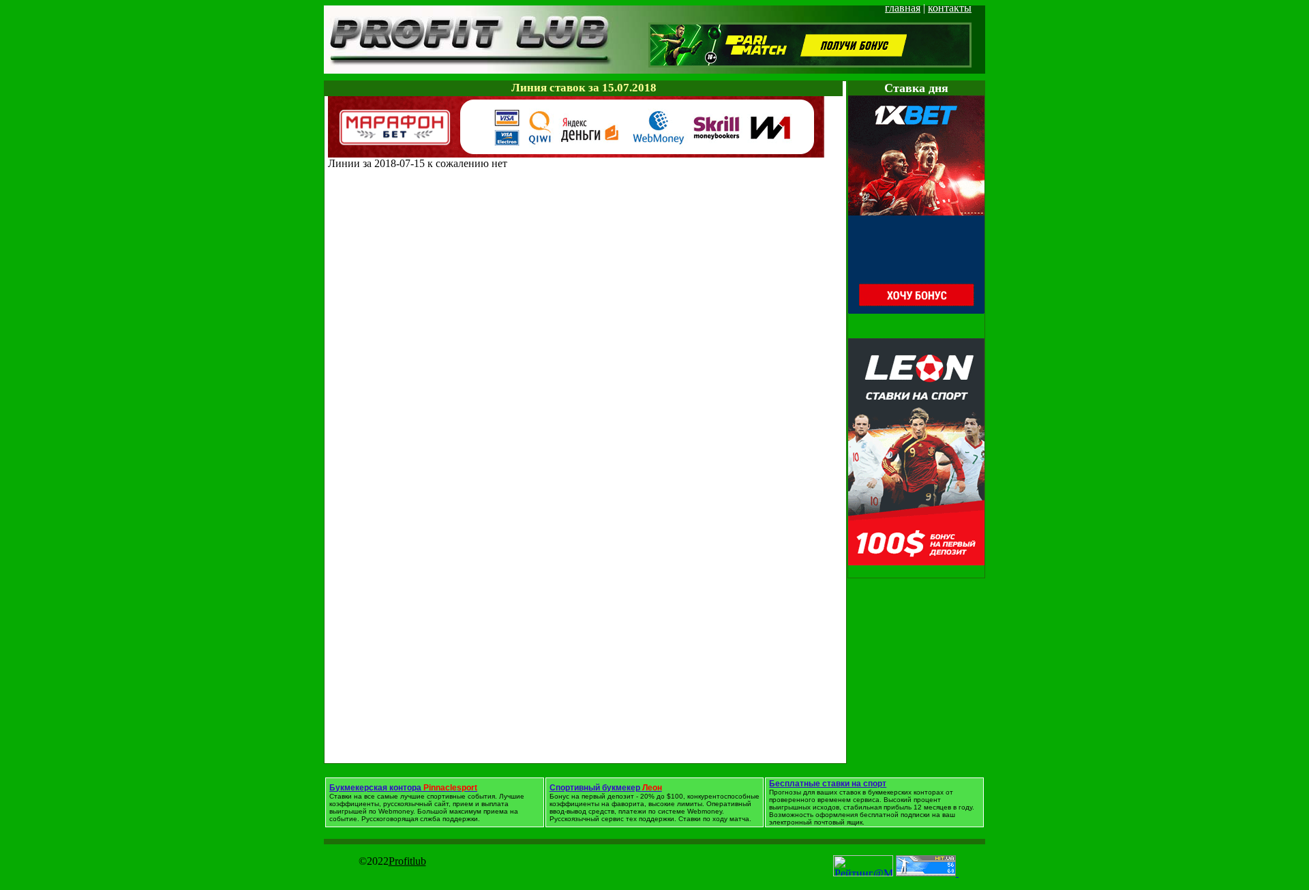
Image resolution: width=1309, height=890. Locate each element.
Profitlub (407, 861)
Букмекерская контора (403, 787)
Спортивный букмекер (606, 787)
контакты (950, 8)
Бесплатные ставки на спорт (827, 783)
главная (902, 8)
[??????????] (576, 154)
